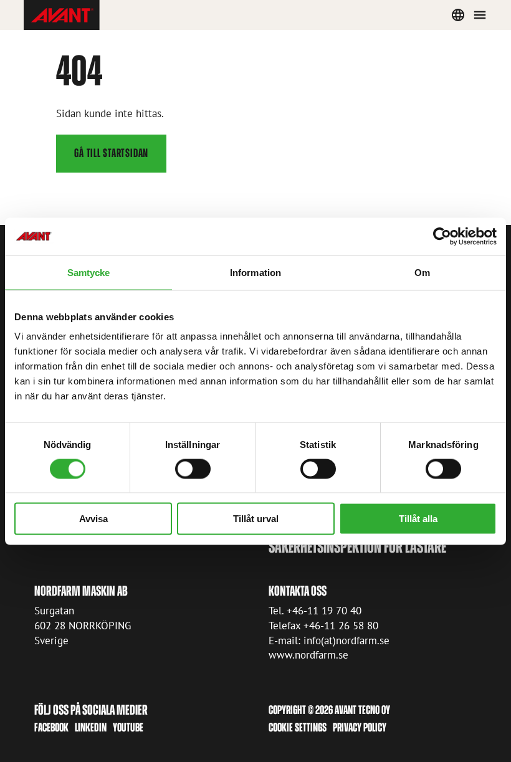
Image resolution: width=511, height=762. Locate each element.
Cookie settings (298, 727)
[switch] (193, 469)
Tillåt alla (418, 518)
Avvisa (93, 518)
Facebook (51, 727)
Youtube (128, 727)
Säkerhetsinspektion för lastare (357, 546)
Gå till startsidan (111, 153)
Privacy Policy (359, 727)
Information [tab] (255, 272)
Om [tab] (422, 272)
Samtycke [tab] (88, 272)
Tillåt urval (256, 518)
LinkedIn (91, 727)
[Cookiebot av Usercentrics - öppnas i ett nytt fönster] (442, 236)
